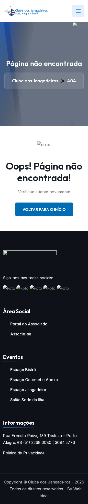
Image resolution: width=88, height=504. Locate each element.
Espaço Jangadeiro (28, 389)
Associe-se (20, 334)
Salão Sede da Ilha (27, 399)
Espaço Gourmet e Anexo (34, 379)
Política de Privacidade (23, 452)
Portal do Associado (28, 324)
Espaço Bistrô (23, 369)
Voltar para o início (44, 209)
